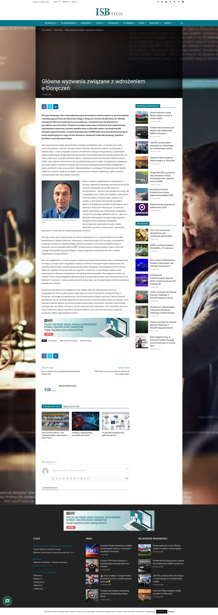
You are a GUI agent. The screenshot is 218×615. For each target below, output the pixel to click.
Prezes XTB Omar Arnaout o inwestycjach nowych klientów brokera (114, 563)
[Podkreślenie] (60, 478)
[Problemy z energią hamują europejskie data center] (85, 421)
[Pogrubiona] (53, 478)
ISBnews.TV (56, 2)
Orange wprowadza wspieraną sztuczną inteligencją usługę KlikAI (114, 593)
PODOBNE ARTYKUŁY (51, 407)
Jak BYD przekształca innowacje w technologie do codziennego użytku (162, 145)
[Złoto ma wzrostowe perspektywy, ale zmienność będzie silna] (141, 235)
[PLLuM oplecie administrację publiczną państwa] (115, 421)
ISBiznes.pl (37, 585)
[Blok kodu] (78, 478)
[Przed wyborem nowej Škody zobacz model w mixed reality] (141, 117)
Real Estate (154, 23)
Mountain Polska (85, 341)
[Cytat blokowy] (74, 478)
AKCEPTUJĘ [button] (162, 611)
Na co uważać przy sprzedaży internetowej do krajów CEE (61, 372)
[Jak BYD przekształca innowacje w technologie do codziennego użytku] (141, 147)
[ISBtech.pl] (109, 12)
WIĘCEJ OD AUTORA (71, 407)
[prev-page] (43, 442)
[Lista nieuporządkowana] (71, 478)
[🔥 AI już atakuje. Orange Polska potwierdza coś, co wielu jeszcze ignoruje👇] (92, 580)
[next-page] (47, 442)
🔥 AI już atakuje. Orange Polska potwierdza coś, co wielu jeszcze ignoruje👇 (116, 578)
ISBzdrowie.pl (38, 582)
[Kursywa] (57, 478)
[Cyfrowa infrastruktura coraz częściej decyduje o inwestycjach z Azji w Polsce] (55, 421)
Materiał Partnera (67, 385)
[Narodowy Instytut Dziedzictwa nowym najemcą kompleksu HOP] (141, 194)
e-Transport (113, 23)
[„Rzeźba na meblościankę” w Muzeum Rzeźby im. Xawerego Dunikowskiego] (141, 312)
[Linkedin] (166, 2)
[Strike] (64, 478)
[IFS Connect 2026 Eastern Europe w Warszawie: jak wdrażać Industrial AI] (141, 265)
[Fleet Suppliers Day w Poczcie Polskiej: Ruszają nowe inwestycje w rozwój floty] (141, 342)
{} (85, 478)
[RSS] (170, 2)
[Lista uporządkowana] (67, 478)
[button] (182, 23)
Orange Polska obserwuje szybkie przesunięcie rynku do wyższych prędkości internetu (116, 548)
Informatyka (50, 23)
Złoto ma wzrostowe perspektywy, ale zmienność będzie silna (161, 233)
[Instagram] (162, 2)
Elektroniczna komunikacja (68, 341)
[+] (88, 478)
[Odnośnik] (81, 478)
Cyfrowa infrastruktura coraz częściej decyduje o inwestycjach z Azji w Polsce (55, 435)
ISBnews (74, 2)
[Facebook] (158, 2)
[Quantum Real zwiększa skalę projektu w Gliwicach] (141, 162)
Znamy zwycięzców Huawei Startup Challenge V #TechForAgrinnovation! (163, 295)
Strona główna (47, 30)
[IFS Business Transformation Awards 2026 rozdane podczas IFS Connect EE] (141, 280)
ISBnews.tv (37, 579)
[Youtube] (183, 2)
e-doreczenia (53, 341)
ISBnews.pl (37, 575)
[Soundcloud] (174, 2)
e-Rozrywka (86, 23)
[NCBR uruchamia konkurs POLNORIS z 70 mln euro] (141, 250)
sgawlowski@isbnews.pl (42, 566)
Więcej (171, 611)
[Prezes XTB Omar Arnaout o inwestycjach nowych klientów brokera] (92, 565)
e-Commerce (128, 23)
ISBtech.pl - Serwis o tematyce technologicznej (52, 546)
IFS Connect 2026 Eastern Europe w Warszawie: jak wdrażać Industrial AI (162, 263)
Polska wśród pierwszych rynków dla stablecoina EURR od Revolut (162, 130)
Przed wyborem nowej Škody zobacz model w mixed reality (161, 115)
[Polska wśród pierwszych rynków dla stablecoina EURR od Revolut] (141, 132)
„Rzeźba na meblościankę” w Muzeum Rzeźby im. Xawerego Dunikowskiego (162, 310)
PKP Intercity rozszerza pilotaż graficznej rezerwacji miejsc (112, 372)
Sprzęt (141, 23)
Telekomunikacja (68, 23)
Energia (167, 23)
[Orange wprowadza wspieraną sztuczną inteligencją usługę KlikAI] (92, 595)
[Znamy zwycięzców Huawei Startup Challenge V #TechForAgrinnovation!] (141, 297)
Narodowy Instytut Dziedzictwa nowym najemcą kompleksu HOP (161, 192)
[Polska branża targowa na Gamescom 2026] (141, 209)
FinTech (99, 23)
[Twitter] (179, 2)
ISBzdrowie (66, 2)
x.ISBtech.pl (38, 589)
